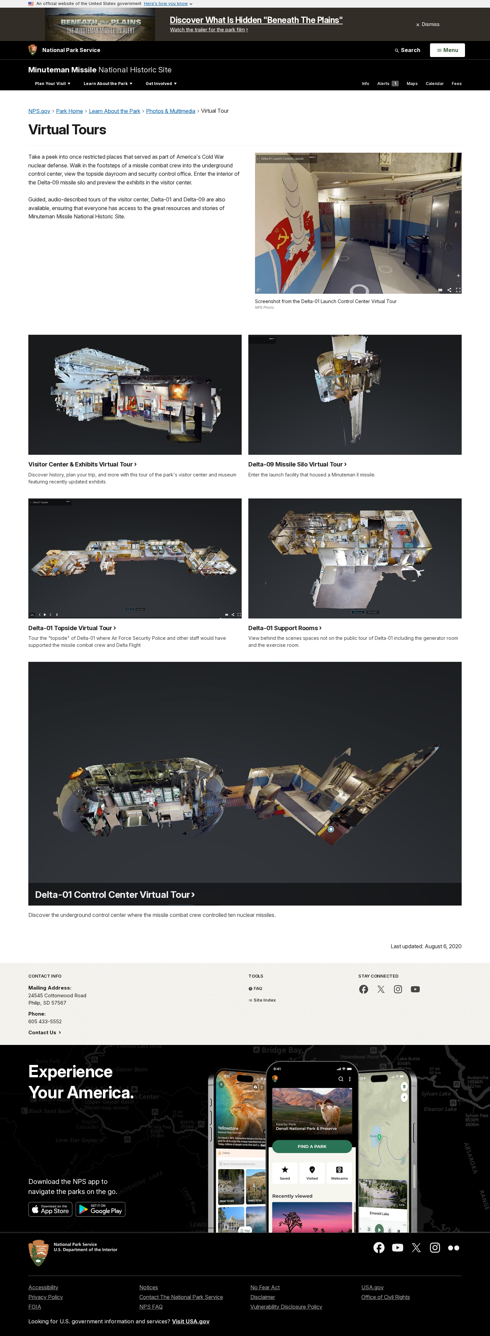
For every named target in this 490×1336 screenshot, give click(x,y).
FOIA (34, 1306)
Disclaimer (262, 1297)
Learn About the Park (106, 83)
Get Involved (159, 83)
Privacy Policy (45, 1297)
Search (410, 50)
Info (365, 83)
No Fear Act (265, 1287)
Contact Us (43, 1032)
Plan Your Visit (50, 83)
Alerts (386, 83)
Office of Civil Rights (385, 1297)
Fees (457, 83)
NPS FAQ (151, 1306)
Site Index (264, 1000)
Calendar (435, 83)
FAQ (257, 988)
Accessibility (43, 1287)
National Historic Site (100, 69)
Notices (148, 1287)
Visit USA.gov (191, 1321)
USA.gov (372, 1287)
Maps (412, 83)
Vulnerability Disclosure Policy (286, 1306)
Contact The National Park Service (181, 1297)
